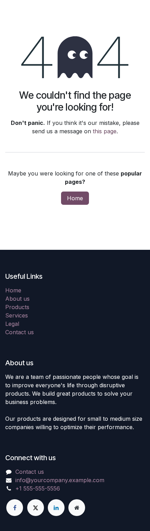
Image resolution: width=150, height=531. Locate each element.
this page (105, 131)
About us (17, 298)
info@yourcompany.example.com (59, 480)
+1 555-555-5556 (37, 488)
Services (16, 315)
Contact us (19, 332)
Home (75, 198)
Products (17, 307)
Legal (12, 323)
